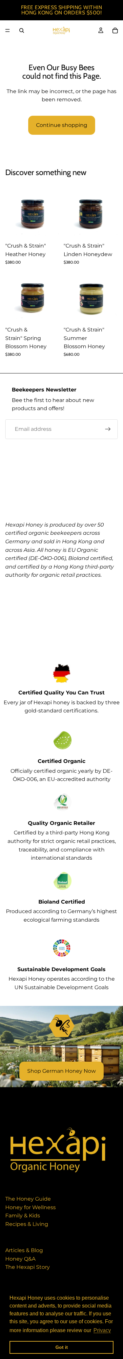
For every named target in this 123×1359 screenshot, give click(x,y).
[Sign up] (108, 429)
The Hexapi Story (27, 1267)
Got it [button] (61, 1347)
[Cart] (115, 30)
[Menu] (7, 30)
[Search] (21, 30)
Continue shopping (61, 125)
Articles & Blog (24, 1250)
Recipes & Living (26, 1224)
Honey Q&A (20, 1259)
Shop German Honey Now (61, 1071)
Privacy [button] (102, 1330)
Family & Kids (22, 1215)
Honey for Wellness (30, 1207)
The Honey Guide (28, 1199)
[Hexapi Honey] (58, 1150)
